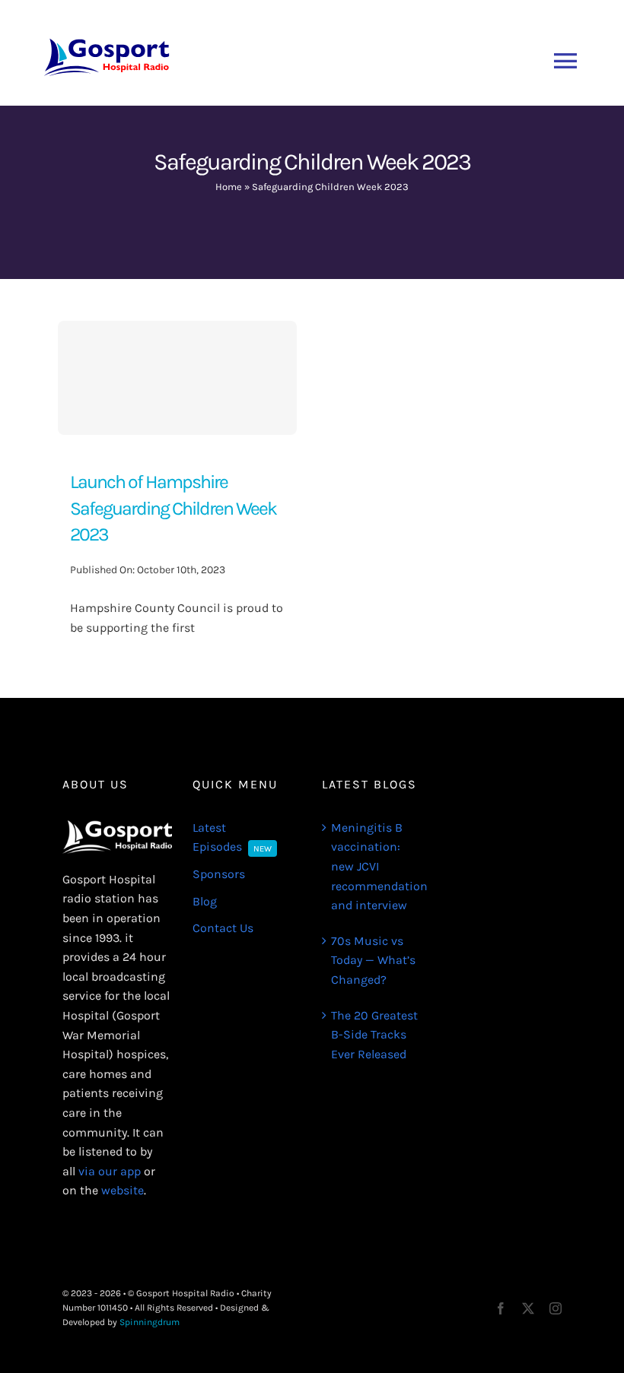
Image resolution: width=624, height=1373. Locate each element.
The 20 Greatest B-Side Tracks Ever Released (374, 1034)
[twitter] (528, 1308)
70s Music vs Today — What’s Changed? (373, 960)
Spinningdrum (149, 1322)
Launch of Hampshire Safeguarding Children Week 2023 (173, 508)
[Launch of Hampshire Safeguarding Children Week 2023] (177, 378)
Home (228, 186)
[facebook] (501, 1308)
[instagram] (555, 1308)
